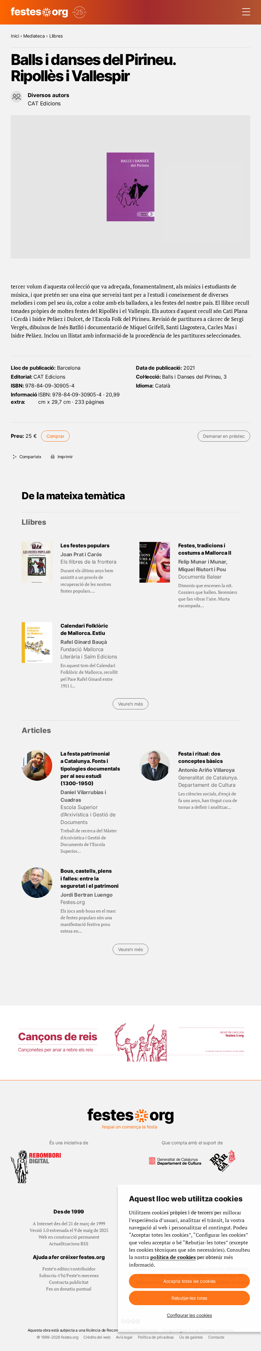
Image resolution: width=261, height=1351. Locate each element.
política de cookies (173, 1257)
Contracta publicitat (68, 1282)
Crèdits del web (96, 1337)
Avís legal (124, 1337)
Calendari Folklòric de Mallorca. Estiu (84, 629)
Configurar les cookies (189, 1315)
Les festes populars (84, 546)
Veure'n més (130, 704)
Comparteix (30, 456)
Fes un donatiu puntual (68, 1289)
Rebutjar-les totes (189, 1298)
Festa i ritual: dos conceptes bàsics (200, 757)
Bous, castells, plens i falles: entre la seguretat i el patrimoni (89, 878)
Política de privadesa (156, 1337)
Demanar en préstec (223, 436)
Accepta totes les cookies (189, 1281)
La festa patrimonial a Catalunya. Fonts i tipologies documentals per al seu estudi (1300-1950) (90, 768)
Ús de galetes (191, 1337)
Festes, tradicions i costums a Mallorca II (204, 549)
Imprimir (65, 456)
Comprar (55, 436)
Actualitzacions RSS (68, 1244)
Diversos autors (48, 95)
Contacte (216, 1337)
